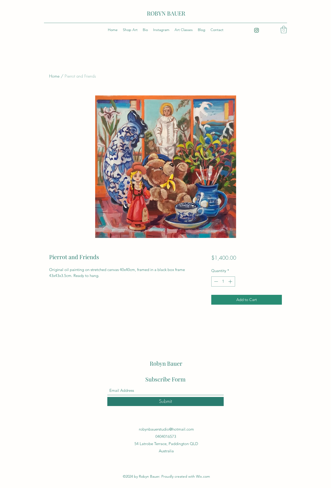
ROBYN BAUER (166, 13)
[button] (284, 29)
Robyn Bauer (166, 363)
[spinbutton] (223, 281)
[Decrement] (215, 281)
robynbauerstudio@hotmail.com (166, 429)
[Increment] (230, 281)
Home (54, 76)
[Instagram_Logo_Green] (256, 30)
